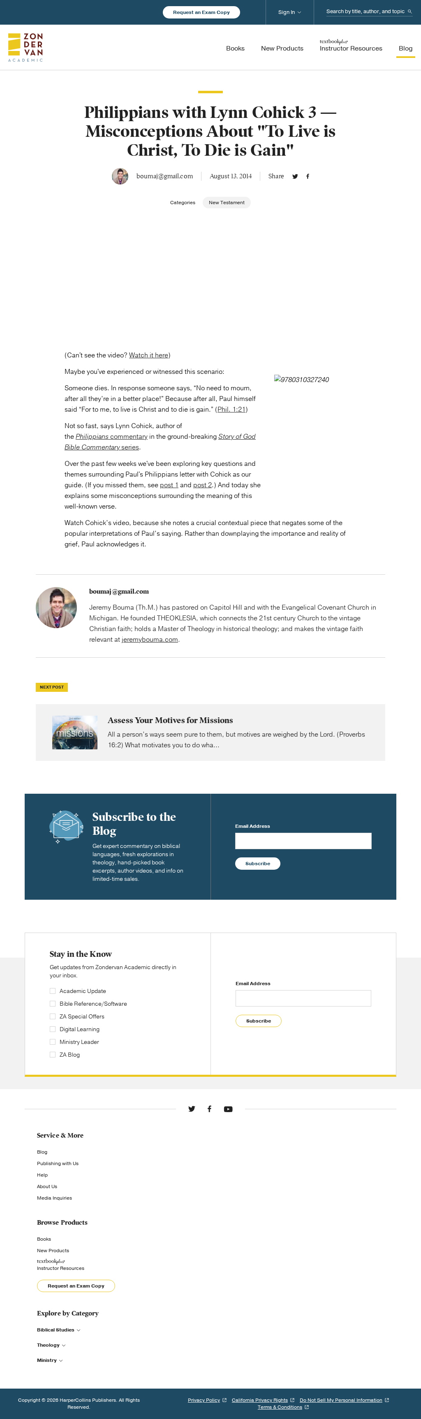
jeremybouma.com (150, 639)
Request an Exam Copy (201, 12)
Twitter (295, 176)
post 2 (202, 485)
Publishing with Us (58, 1163)
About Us (47, 1186)
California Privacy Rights (260, 1400)
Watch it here (148, 355)
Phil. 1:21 (231, 409)
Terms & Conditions (280, 1407)
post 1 (169, 485)
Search (410, 11)
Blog (42, 1152)
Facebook (307, 176)
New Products (53, 1250)
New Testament (227, 202)
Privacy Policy (204, 1400)
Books (44, 1239)
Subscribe (257, 863)
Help (42, 1175)
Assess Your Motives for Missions (210, 732)
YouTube (228, 1109)
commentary (112, 436)
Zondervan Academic (25, 47)
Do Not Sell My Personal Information (341, 1400)
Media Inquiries (54, 1198)
